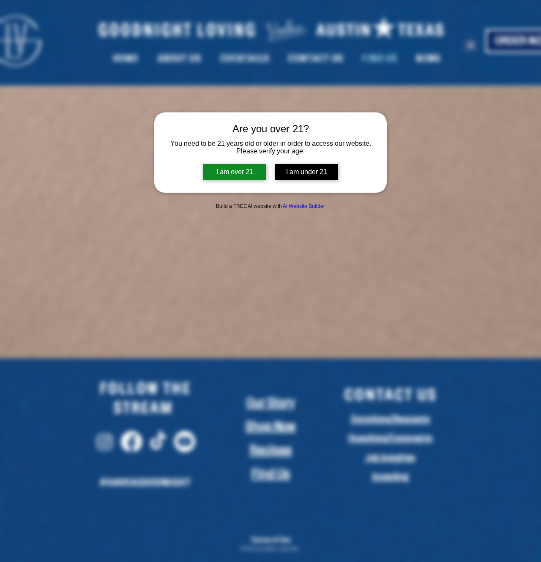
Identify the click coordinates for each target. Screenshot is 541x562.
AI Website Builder (304, 206)
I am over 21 (234, 171)
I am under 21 (306, 171)
